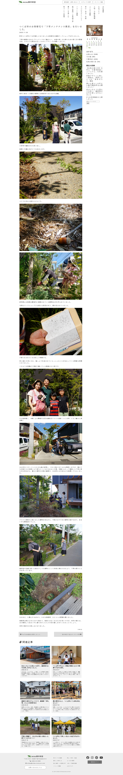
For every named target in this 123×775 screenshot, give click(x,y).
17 (87, 44)
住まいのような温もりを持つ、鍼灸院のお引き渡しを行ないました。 (94, 92)
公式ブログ (99, 10)
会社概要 (103, 9)
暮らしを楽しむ (68, 12)
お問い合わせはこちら (35, 767)
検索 (88, 103)
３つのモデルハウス (81, 13)
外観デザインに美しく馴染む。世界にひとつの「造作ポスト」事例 (94, 78)
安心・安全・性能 (86, 12)
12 (92, 42)
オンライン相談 (99, 2)
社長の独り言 (91, 62)
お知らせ (89, 54)
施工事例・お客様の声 (73, 14)
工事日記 (79, 629)
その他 (88, 57)
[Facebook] (87, 757)
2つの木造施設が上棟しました (94, 98)
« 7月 (88, 48)
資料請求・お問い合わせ (70, 2)
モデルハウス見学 (86, 2)
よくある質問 (90, 11)
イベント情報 (77, 11)
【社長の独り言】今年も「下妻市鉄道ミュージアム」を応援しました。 (94, 70)
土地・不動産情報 (94, 12)
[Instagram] (92, 757)
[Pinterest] (96, 757)
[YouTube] (101, 757)
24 (87, 45)
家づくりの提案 (64, 12)
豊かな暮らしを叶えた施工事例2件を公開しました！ (94, 85)
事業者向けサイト (95, 762)
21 (96, 44)
